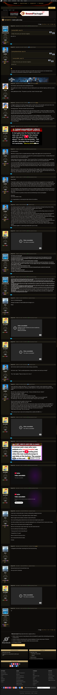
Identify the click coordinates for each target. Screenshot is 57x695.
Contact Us (35, 683)
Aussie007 (5, 133)
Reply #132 (13, 177)
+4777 (5, 59)
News (18, 0)
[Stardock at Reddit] (10, 666)
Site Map (35, 693)
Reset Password (51, 678)
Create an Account (51, 675)
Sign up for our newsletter (31, 687)
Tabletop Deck (23, 3)
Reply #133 (13, 204)
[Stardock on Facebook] (11, 664)
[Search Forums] (56, 1)
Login (13, 10)
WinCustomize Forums (34, 25)
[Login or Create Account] (52, 1)
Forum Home (5, 10)
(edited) (37, 83)
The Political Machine (19, 680)
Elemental (18, 674)
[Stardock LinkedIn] (16, 666)
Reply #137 (13, 297)
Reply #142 (13, 417)
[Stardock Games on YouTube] (13, 664)
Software (5, 0)
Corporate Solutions (4, 674)
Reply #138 (13, 317)
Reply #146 (13, 510)
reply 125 (21, 30)
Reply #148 (13, 565)
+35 (5, 95)
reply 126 (23, 51)
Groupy (2, 681)
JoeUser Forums (32, 297)
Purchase (41, 3)
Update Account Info (51, 680)
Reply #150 (13, 608)
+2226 (5, 40)
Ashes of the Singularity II (20, 672)
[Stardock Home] (1, 1)
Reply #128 (13, 83)
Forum (15, 3)
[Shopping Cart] (54, 1)
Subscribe (53, 687)
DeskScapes (3, 678)
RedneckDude (5, 33)
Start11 (2, 675)
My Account (50, 674)
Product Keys (50, 677)
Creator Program (36, 681)
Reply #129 (13, 102)
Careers (34, 677)
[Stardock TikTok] (14, 666)
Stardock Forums (33, 47)
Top (54, 47)
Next (52, 24)
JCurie (5, 90)
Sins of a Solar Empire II (20, 677)
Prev (45, 24)
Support (25, 0)
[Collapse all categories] (55, 652)
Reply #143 (13, 441)
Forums (34, 684)
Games (9, 0)
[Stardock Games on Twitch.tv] (15, 664)
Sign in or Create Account (18, 645)
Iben (5, 305)
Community (14, 0)
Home (3, 17)
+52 (5, 138)
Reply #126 (13, 25)
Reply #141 (13, 384)
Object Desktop (3, 672)
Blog (21, 0)
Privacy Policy (22, 693)
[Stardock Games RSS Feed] (18, 666)
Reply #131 (13, 149)
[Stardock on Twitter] (9, 664)
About (34, 672)
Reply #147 (13, 546)
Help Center (50, 672)
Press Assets (35, 680)
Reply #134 (13, 230)
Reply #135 (13, 253)
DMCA (32, 693)
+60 (5, 310)
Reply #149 (13, 585)
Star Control (18, 678)
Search (10, 10)
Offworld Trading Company (20, 681)
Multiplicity (3, 680)
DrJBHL (5, 54)
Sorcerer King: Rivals (19, 684)
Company (35, 670)
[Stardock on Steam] (19, 664)
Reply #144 (13, 465)
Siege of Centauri (19, 683)
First (43, 24)
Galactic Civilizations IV (20, 675)
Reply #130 (13, 126)
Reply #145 (13, 488)
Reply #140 (13, 364)
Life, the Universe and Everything (10, 17)
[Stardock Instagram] (17, 664)
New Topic (52, 7)
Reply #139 (13, 341)
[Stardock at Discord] (12, 666)
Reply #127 (13, 47)
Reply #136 (13, 276)
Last (54, 24)
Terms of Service (27, 693)
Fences (2, 677)
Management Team (36, 675)
